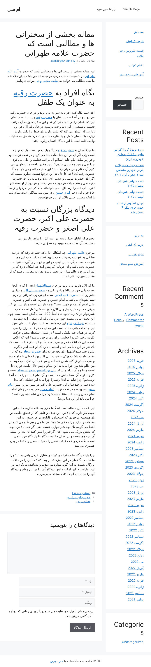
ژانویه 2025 (136, 386)
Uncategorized (81, 493)
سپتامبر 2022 (135, 536)
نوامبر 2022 (135, 524)
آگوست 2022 (134, 543)
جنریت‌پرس (56, 661)
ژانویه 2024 (135, 442)
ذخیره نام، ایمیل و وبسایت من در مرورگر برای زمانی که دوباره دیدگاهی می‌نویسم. (50, 613)
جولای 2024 (135, 411)
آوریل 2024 (136, 423)
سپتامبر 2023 (134, 461)
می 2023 (137, 486)
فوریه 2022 (136, 580)
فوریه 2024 (136, 436)
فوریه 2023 (136, 505)
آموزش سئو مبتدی (132, 74)
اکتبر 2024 (136, 398)
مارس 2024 (135, 430)
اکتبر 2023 (136, 455)
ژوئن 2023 (136, 480)
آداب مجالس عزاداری (78, 497)
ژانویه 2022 (136, 587)
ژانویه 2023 (135, 511)
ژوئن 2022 (136, 555)
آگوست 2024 (134, 404)
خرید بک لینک (135, 41)
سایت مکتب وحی (47, 81)
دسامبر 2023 (135, 448)
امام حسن (47, 389)
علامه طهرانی (76, 252)
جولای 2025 (135, 373)
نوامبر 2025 (135, 367)
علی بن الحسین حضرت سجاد (36, 370)
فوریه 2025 (136, 379)
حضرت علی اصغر (67, 295)
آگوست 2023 (134, 467)
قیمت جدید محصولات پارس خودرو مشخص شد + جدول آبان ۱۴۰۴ (129, 169)
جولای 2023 (135, 474)
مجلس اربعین (83, 501)
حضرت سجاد (32, 351)
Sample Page (131, 9)
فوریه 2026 (136, 361)
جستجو (139, 97)
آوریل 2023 (136, 492)
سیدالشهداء (43, 285)
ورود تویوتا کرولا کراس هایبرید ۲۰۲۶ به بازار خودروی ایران (129, 154)
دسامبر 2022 (135, 518)
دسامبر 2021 (135, 593)
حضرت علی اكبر (34, 290)
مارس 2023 (135, 499)
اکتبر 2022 (136, 530)
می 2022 (137, 562)
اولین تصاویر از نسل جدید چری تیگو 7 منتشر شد (130, 207)
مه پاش (139, 32)
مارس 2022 (135, 574)
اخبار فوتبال (136, 65)
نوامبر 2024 (135, 392)
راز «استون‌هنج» (106, 9)
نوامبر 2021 (136, 599)
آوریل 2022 (136, 568)
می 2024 (137, 417)
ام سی (13, 9)
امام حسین (62, 192)
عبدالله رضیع (75, 323)
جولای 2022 (135, 549)
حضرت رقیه (33, 92)
